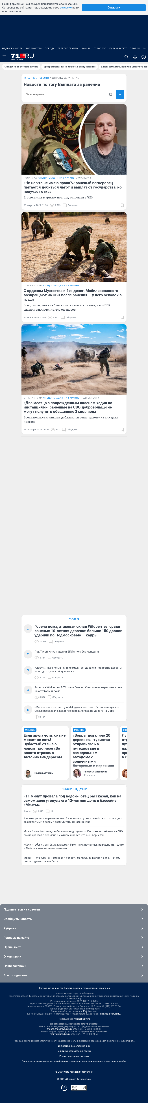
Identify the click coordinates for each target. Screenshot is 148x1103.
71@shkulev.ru (90, 1011)
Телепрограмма (68, 48)
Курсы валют (118, 48)
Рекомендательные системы (74, 1056)
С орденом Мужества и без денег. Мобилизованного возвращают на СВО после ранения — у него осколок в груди (73, 295)
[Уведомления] (135, 57)
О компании (12, 956)
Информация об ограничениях (74, 1046)
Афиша (86, 48)
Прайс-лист (12, 947)
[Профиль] (143, 57)
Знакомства (34, 48)
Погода (50, 48)
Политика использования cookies (74, 1051)
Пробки (135, 48)
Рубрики (10, 928)
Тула (27, 78)
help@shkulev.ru (82, 1019)
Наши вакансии (15, 966)
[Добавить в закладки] (122, 205)
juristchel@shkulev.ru (110, 1014)
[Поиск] (126, 57)
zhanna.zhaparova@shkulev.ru (62, 1029)
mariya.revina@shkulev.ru (62, 1034)
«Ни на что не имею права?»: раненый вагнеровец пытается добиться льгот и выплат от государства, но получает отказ (73, 187)
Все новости (40, 78)
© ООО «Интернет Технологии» (74, 1079)
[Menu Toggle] (4, 57)
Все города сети (15, 975)
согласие (66, 7)
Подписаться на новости (22, 909)
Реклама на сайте (16, 937)
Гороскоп (99, 48)
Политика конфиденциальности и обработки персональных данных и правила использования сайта (74, 1061)
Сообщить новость (18, 919)
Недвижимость (12, 48)
